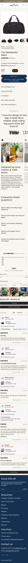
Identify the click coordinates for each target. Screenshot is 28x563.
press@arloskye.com (12, 551)
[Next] (26, 1)
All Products (9, 46)
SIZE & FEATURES (6, 91)
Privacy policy (5, 536)
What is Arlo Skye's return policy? (10, 232)
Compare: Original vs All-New (10, 498)
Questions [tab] (15, 299)
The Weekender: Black (11, 323)
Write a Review (17, 307)
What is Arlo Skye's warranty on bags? (13, 216)
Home (3, 46)
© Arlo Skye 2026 (6, 560)
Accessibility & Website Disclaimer (12, 539)
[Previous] (1, 1)
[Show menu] (1, 4)
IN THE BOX (5, 96)
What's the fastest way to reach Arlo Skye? (13, 240)
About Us (4, 525)
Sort (14, 312)
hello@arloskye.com (19, 548)
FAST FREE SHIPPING (8, 100)
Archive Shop (5, 521)
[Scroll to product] (2, 140)
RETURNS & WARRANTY (9, 105)
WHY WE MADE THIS (8, 87)
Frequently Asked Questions (10, 515)
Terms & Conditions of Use (9, 533)
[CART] (25, 4)
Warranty (4, 518)
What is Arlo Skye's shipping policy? (11, 224)
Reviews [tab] (4, 299)
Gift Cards (4, 508)
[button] (8, 58)
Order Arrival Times (7, 501)
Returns (3, 505)
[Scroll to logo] (14, 132)
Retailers (4, 511)
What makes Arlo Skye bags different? (11, 208)
